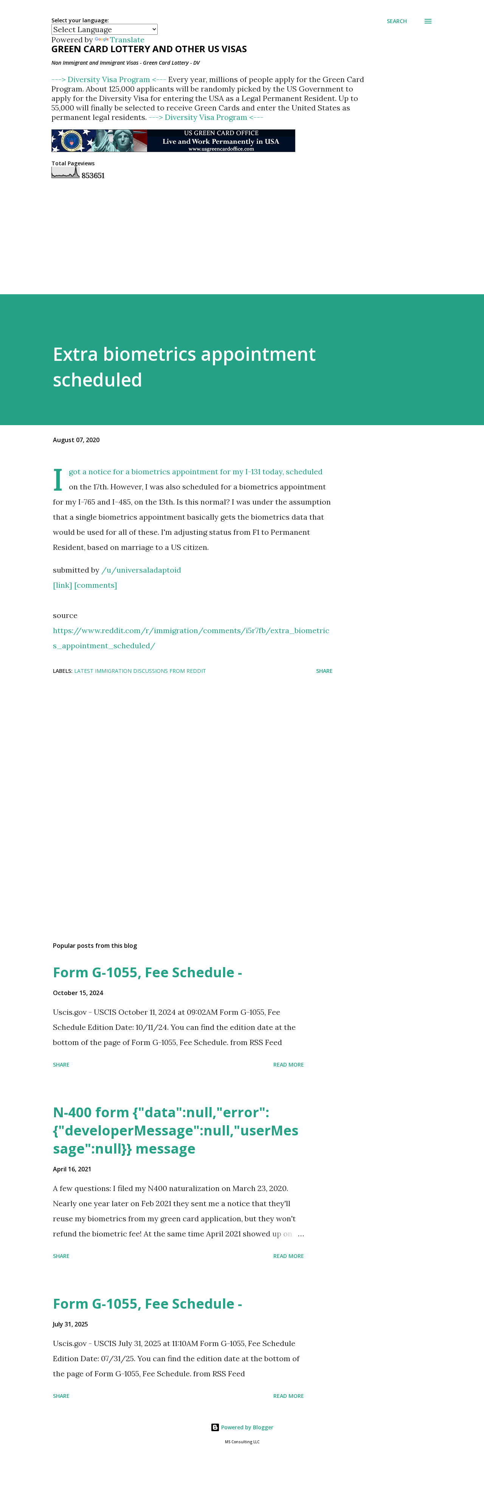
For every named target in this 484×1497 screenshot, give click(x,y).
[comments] (95, 585)
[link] (62, 585)
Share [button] (324, 670)
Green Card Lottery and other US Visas (149, 48)
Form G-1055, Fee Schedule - (147, 972)
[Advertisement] (181, 741)
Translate (127, 39)
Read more (288, 1064)
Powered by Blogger (246, 1427)
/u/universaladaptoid (141, 570)
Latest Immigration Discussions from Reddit (140, 670)
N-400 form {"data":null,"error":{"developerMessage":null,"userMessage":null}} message (175, 1130)
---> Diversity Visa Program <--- (109, 79)
